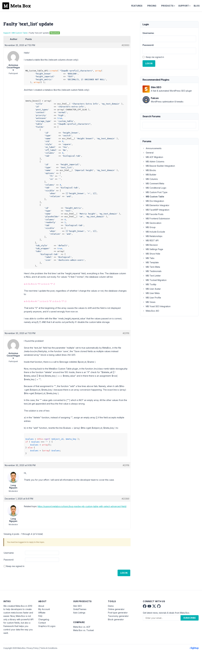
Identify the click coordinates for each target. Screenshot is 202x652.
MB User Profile (153, 297)
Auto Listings (79, 612)
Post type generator (118, 612)
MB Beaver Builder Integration (160, 166)
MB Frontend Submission (158, 218)
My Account (44, 609)
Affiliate (41, 612)
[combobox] (169, 125)
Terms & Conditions (48, 648)
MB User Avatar (153, 289)
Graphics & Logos (46, 626)
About (41, 606)
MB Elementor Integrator (157, 205)
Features (136, 5)
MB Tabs (150, 258)
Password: (9, 559)
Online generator (116, 609)
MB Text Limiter (153, 275)
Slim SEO (77, 606)
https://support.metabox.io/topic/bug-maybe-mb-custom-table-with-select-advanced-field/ (82, 506)
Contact (42, 622)
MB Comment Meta (155, 183)
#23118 (126, 465)
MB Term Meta (153, 267)
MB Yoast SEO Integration (158, 306)
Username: (9, 553)
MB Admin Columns (155, 161)
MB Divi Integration (155, 201)
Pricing (151, 5)
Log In (123, 573)
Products (167, 5)
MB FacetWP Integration (157, 209)
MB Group (151, 227)
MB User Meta (153, 293)
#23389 (125, 498)
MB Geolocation (153, 223)
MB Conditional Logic (156, 188)
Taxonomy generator (118, 616)
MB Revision (152, 245)
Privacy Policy (32, 648)
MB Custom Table (20, 33)
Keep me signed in (15, 566)
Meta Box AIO (152, 311)
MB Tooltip (151, 284)
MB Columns (152, 179)
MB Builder (151, 174)
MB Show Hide (153, 253)
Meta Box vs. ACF (81, 627)
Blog (197, 5)
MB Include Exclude (155, 231)
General (149, 152)
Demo (111, 606)
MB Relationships (154, 236)
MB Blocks (151, 170)
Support (183, 5)
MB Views (150, 302)
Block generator (116, 619)
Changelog (43, 619)
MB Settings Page (154, 249)
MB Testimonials (153, 271)
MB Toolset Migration (156, 280)
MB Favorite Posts (154, 214)
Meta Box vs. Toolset (83, 630)
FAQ (40, 616)
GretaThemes (79, 609)
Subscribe (189, 618)
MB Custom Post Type (156, 192)
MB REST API (152, 240)
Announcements (153, 148)
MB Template (152, 262)
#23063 (125, 45)
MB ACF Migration (154, 157)
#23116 (126, 333)
